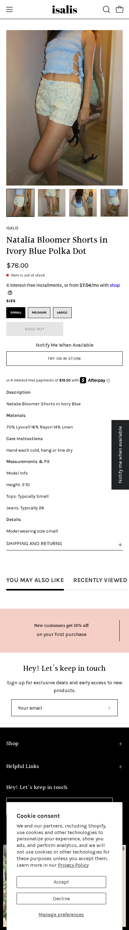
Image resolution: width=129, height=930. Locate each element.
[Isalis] (64, 9)
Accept (61, 882)
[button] (105, 9)
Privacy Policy (73, 865)
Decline (61, 898)
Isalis (12, 228)
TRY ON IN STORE (64, 358)
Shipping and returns (34, 543)
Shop (12, 743)
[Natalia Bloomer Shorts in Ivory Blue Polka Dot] (20, 203)
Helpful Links (22, 766)
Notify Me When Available (64, 345)
